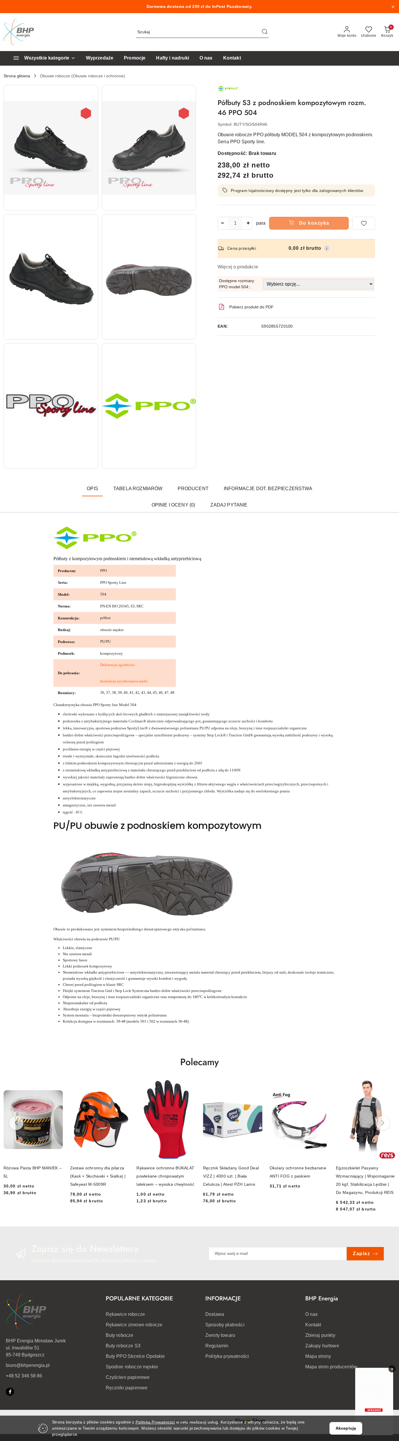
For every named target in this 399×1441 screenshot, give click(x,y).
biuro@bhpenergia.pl (28, 1365)
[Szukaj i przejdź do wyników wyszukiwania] (265, 32)
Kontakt (313, 1324)
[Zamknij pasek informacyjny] (392, 6)
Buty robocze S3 (123, 1345)
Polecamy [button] (199, 1062)
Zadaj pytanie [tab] (228, 504)
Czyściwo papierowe (128, 1377)
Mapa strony (318, 1356)
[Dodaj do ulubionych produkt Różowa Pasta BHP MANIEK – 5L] (56, 1086)
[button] (51, 148)
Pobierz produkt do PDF (251, 307)
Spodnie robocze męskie (132, 1366)
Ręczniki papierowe (127, 1387)
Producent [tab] (193, 488)
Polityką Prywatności (155, 1422)
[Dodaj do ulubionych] (363, 223)
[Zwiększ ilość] (248, 223)
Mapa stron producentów (331, 1366)
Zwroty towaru (220, 1335)
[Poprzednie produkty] (16, 1123)
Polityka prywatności (227, 1356)
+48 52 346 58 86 (24, 1375)
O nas (311, 1314)
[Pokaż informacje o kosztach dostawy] (327, 248)
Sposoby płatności (224, 1324)
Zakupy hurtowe (322, 1345)
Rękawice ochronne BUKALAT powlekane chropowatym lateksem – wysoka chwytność (165, 1176)
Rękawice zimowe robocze (134, 1324)
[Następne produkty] (382, 1123)
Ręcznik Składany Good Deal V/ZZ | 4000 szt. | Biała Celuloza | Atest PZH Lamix (231, 1176)
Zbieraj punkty (320, 1335)
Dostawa (214, 1314)
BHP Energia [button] (321, 1298)
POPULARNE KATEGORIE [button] (139, 1298)
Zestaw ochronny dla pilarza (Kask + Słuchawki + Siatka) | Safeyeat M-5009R (98, 1176)
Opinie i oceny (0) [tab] (173, 504)
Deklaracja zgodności (117, 665)
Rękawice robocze (125, 1314)
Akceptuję (346, 1428)
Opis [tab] (92, 488)
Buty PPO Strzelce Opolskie (135, 1356)
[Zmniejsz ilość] (222, 223)
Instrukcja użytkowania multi (124, 681)
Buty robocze (119, 1335)
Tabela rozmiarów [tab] (138, 488)
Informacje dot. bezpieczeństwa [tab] (268, 488)
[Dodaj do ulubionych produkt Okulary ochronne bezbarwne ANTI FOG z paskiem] (322, 1086)
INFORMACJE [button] (223, 1298)
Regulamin (216, 1345)
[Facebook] (10, 1392)
